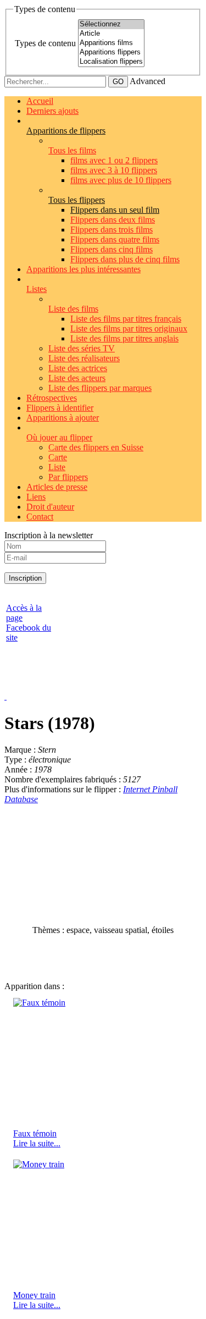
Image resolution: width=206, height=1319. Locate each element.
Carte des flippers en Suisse (95, 447)
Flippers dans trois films (111, 229)
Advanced (147, 81)
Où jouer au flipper (59, 437)
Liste (56, 467)
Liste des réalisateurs (84, 358)
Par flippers (68, 477)
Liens (36, 496)
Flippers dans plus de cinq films (125, 259)
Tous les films (72, 150)
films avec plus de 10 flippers (120, 180)
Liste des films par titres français (125, 318)
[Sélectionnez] (111, 24)
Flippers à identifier (59, 407)
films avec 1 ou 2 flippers (114, 160)
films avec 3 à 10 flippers (113, 170)
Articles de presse (56, 487)
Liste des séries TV (81, 348)
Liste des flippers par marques (100, 388)
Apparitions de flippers (65, 130)
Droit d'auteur (50, 506)
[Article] (111, 33)
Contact (39, 516)
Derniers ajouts (52, 110)
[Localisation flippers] (111, 62)
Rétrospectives (51, 397)
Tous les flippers (76, 200)
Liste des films (73, 308)
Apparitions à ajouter (62, 417)
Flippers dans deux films (112, 219)
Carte (57, 457)
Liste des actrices (77, 368)
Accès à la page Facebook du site (28, 622)
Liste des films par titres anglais (124, 338)
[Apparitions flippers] (111, 52)
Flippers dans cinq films (111, 249)
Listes (36, 289)
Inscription (25, 578)
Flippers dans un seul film (114, 209)
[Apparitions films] (111, 43)
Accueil (39, 101)
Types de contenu (45, 43)
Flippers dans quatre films (114, 239)
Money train (34, 1295)
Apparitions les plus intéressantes (83, 269)
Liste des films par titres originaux (128, 328)
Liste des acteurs (76, 378)
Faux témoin (35, 1133)
